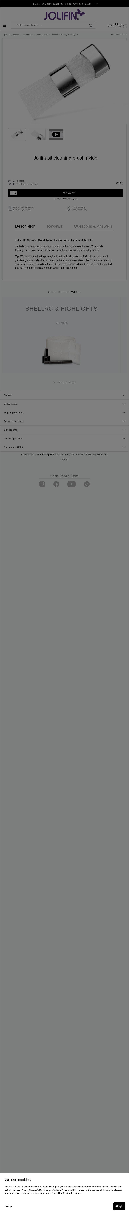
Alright (119, 1206)
